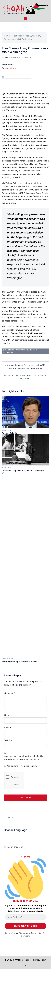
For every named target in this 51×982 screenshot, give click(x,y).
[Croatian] (10, 836)
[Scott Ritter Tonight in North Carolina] (25, 564)
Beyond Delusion (10, 433)
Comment (9, 693)
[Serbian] (20, 836)
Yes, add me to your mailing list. (21, 766)
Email (7, 727)
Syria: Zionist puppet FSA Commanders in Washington (20, 351)
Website (8, 740)
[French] (15, 836)
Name (7, 715)
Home (7, 36)
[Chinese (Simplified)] (7, 836)
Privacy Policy (39, 960)
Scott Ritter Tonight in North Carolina (19, 661)
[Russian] (17, 836)
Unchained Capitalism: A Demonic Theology (23, 470)
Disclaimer (26, 960)
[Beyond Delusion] (25, 411)
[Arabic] (5, 836)
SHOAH (6, 57)
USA (30, 57)
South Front (10, 68)
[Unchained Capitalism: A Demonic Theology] (25, 449)
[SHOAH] (25, 8)
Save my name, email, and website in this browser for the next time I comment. (23, 758)
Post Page (17, 36)
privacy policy (35, 933)
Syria (26, 57)
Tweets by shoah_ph (13, 847)
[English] (12, 836)
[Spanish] (22, 836)
